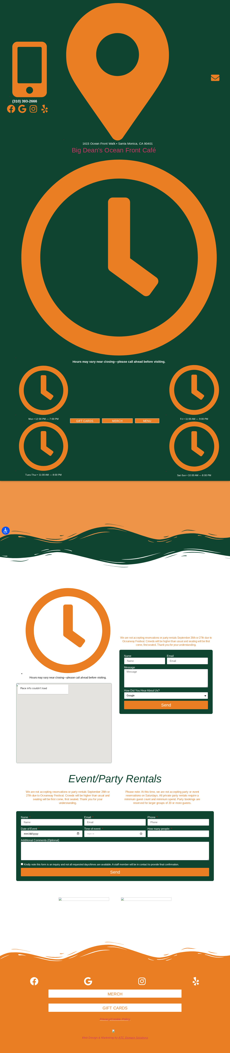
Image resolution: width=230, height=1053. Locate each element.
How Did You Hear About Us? (142, 690)
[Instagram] (33, 109)
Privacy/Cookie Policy (115, 1019)
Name (127, 656)
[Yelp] (44, 109)
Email (170, 656)
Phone (151, 817)
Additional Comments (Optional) (40, 840)
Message (129, 667)
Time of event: (93, 828)
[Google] (22, 109)
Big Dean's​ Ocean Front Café (114, 150)
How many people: (159, 828)
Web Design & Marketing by (115, 1037)
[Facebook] (11, 109)
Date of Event (29, 828)
